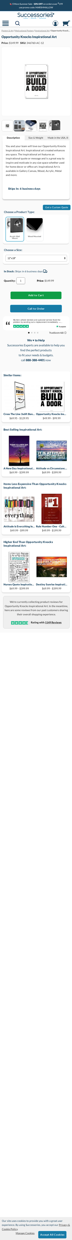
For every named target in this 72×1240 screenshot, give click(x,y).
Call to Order (36, 308)
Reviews (53, 622)
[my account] (55, 26)
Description (13, 137)
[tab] (13, 137)
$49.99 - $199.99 (51, 528)
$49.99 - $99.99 (51, 416)
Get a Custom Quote (56, 207)
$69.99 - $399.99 (19, 470)
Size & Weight (35, 137)
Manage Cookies (25, 1233)
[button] (5, 26)
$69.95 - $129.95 (19, 416)
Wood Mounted (34, 236)
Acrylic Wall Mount (15, 237)
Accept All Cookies (52, 1234)
